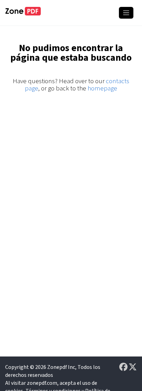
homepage (102, 88)
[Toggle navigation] (126, 13)
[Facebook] (124, 367)
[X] (133, 367)
